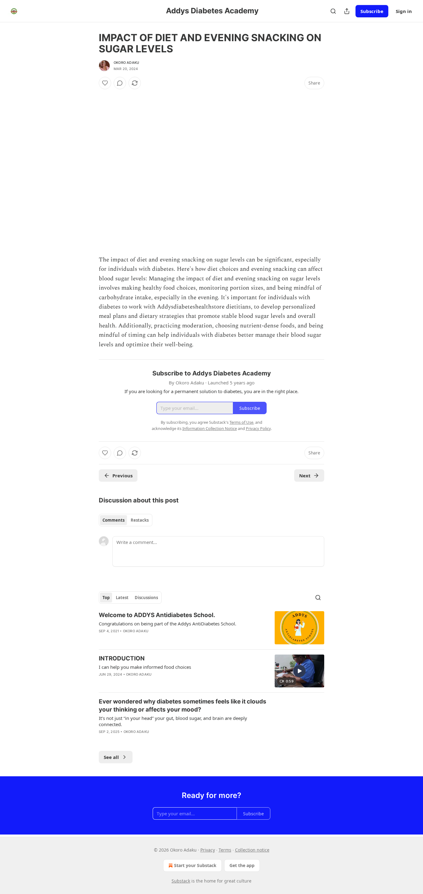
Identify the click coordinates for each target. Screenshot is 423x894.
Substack (181, 881)
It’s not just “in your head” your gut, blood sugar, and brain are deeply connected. (173, 721)
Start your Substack (195, 865)
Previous (122, 475)
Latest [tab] (122, 597)
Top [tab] (106, 597)
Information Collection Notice (209, 428)
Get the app (242, 865)
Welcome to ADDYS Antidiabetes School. (157, 615)
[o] (299, 671)
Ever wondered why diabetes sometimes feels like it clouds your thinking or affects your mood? (182, 705)
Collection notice (252, 850)
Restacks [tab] (140, 520)
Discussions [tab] (146, 597)
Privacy (207, 850)
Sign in (404, 11)
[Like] (105, 83)
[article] (211, 628)
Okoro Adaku (126, 62)
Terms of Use (241, 422)
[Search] (333, 11)
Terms (225, 850)
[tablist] (125, 520)
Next (305, 475)
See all (111, 757)
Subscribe (371, 11)
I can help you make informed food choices (145, 667)
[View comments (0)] (120, 83)
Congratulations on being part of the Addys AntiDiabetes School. (167, 623)
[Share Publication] (347, 11)
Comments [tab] (113, 520)
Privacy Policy (258, 428)
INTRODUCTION (122, 658)
